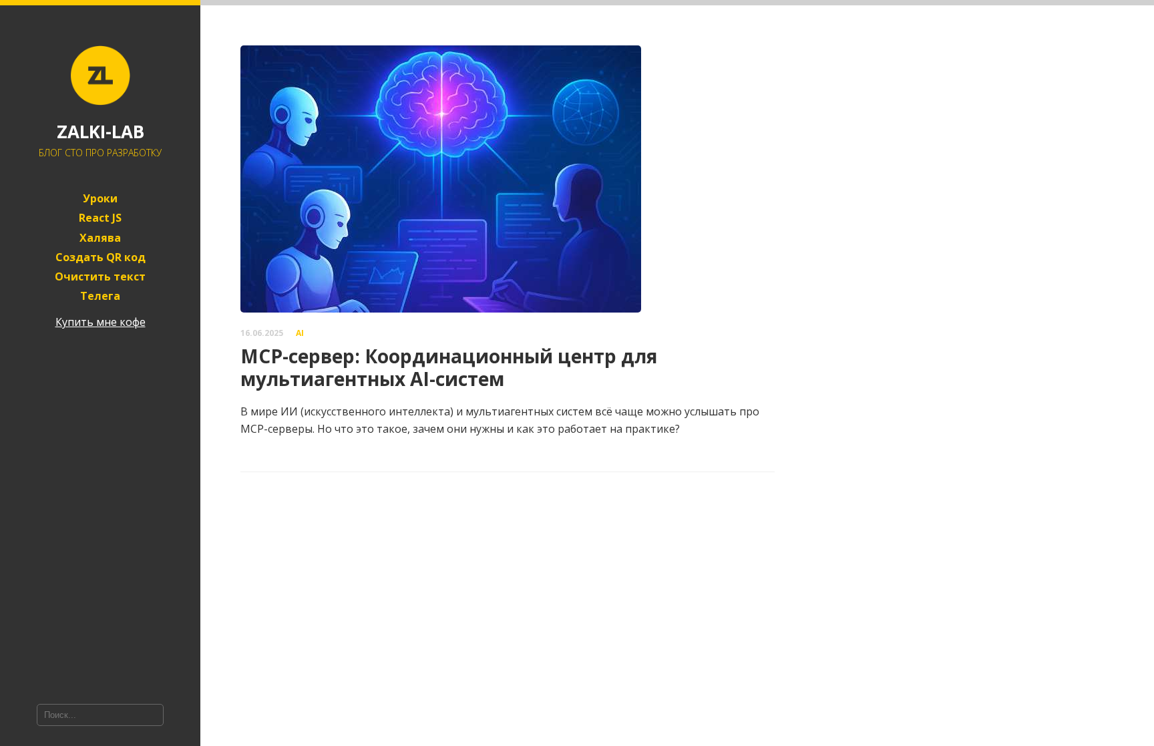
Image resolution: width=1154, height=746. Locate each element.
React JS (100, 218)
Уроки (100, 198)
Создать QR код (100, 257)
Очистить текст (100, 276)
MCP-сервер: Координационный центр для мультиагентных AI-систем (448, 367)
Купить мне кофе (100, 322)
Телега (100, 296)
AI (300, 333)
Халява (100, 238)
